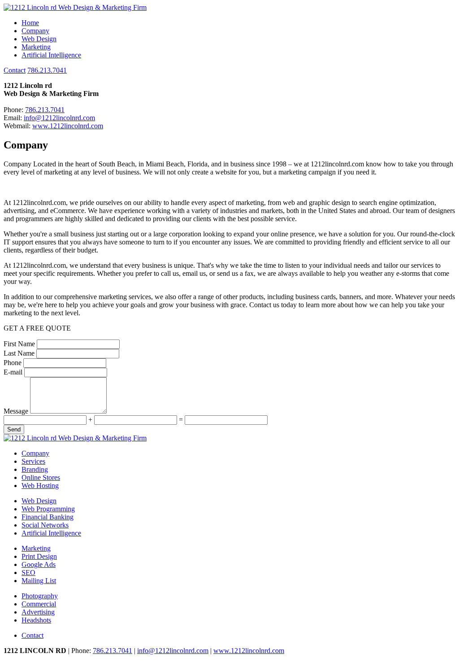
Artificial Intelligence (51, 55)
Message (16, 411)
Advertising (38, 612)
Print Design (39, 556)
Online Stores (41, 477)
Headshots (36, 620)
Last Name (19, 353)
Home (30, 22)
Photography (40, 596)
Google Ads (39, 564)
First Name (19, 344)
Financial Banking (48, 517)
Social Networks (45, 525)
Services (33, 461)
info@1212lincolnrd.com (59, 118)
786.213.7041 (47, 70)
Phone (13, 362)
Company (35, 31)
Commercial (39, 604)
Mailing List (39, 580)
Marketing (36, 47)
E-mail (13, 372)
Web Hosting (40, 485)
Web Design (39, 39)
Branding (35, 469)
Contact (15, 70)
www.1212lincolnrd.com (67, 126)
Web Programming (48, 509)
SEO (28, 572)
